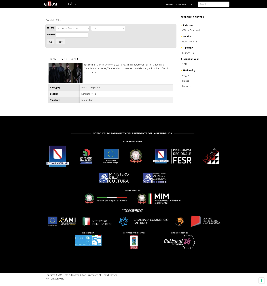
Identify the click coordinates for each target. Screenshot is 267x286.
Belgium (186, 75)
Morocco (186, 86)
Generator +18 (189, 41)
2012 (184, 64)
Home (169, 4)
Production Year (190, 58)
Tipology (188, 47)
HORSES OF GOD (63, 59)
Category (188, 25)
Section (187, 36)
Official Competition (192, 30)
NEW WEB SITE (184, 4)
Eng (74, 4)
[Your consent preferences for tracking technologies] (262, 281)
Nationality (189, 70)
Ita (69, 4)
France (185, 80)
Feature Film (188, 52)
